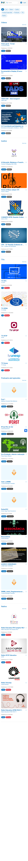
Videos (11, 9)
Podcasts (16, 12)
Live (6, 9)
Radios (4, 15)
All (2, 9)
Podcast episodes (7, 12)
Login (24, 2)
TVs (23, 12)
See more (24, 24)
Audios (17, 9)
